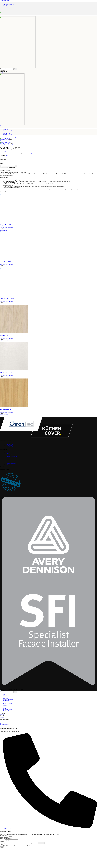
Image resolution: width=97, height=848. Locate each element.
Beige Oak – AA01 (5, 225)
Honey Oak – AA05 (6, 262)
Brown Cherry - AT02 (5, 143)
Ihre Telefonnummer (4, 838)
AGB (7, 464)
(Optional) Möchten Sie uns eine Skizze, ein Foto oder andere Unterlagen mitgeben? (19, 843)
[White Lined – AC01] (14, 369)
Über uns (8, 452)
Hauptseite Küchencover (11, 456)
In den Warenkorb (4, 167)
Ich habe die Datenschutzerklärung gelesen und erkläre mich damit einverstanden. (20, 845)
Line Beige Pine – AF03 (7, 298)
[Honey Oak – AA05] (14, 259)
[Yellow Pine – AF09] (14, 406)
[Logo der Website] (18, 67)
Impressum (8, 461)
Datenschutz (3, 844)
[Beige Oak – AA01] (14, 222)
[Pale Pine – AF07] (14, 332)
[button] (4, 230)
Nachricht (2, 841)
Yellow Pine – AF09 (5, 409)
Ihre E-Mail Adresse (4, 837)
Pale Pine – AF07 (5, 335)
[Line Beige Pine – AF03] (14, 295)
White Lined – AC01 (6, 372)
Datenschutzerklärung (10, 463)
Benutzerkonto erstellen (5, 722)
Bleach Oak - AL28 (4, 139)
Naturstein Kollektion (10, 446)
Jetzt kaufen (11, 167)
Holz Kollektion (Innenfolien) (9, 137)
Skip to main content (4, 0)
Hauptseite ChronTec (10, 455)
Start (1, 137)
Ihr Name (2, 835)
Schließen (2, 714)
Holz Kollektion (9, 444)
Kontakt (7, 453)
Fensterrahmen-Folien (10, 443)
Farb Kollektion (9, 445)
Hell (7, 155)
